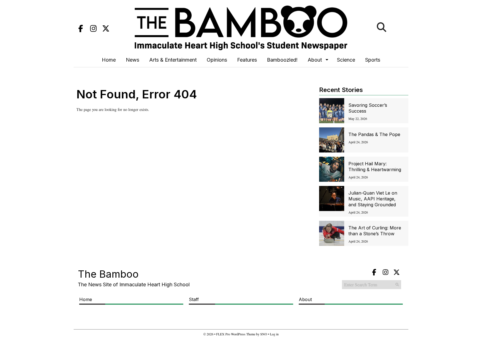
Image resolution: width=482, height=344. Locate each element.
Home (109, 60)
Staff (194, 299)
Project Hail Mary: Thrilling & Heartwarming (374, 166)
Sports (372, 60)
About (315, 60)
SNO (263, 334)
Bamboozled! (282, 60)
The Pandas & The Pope (374, 134)
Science (346, 60)
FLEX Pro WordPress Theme (235, 334)
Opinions (217, 60)
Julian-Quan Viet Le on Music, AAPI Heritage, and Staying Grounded (372, 198)
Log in (274, 334)
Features (247, 60)
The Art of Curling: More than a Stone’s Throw (374, 230)
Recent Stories (341, 89)
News (132, 60)
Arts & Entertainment (173, 60)
